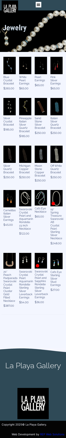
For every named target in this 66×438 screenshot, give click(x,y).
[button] (38, 4)
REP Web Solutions (52, 434)
